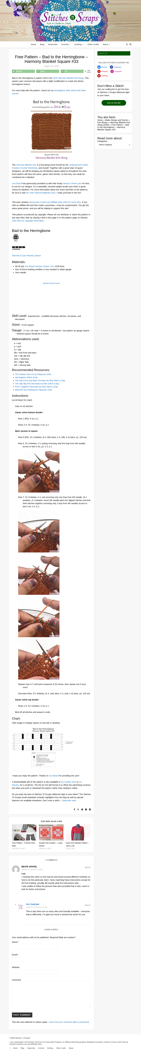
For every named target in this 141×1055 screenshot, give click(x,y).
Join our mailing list (106, 89)
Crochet (65, 44)
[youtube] (22, 1)
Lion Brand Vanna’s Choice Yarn (39, 266)
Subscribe (52, 44)
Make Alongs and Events (116, 120)
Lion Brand (17, 183)
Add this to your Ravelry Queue (26, 255)
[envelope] (26, 1)
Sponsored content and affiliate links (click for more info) (55, 202)
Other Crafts (93, 44)
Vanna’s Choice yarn (72, 183)
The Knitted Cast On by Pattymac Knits (33, 374)
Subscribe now (68, 800)
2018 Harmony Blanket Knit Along (68, 78)
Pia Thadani (32, 904)
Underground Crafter (78, 165)
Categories (102, 141)
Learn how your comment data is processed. (69, 1022)
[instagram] (18, 1)
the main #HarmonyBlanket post (40, 193)
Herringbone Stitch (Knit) (26, 377)
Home (33, 44)
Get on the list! (114, 103)
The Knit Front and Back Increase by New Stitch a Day (40, 380)
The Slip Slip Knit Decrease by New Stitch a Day (37, 383)
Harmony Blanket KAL (26, 165)
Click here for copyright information (28, 221)
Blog (42, 44)
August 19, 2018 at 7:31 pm (36, 907)
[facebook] (12, 1)
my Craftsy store (68, 782)
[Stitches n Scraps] (70, 20)
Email (15, 955)
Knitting (78, 44)
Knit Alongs (102, 122)
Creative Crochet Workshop (24, 168)
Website (15, 967)
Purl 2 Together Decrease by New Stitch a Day (36, 387)
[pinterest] (15, 1)
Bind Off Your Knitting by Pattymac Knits (33, 390)
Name (15, 942)
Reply (88, 868)
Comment (16, 980)
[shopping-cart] (29, 1)
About (105, 44)
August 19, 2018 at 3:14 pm (32, 869)
